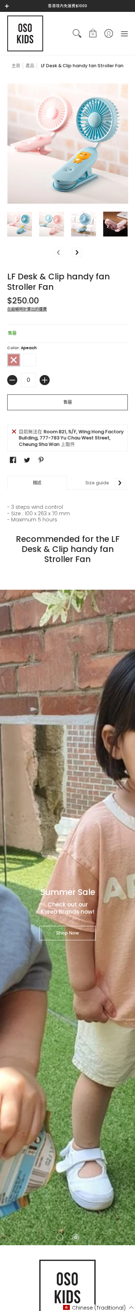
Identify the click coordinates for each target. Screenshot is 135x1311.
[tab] (37, 483)
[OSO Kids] (25, 33)
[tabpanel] (67, 506)
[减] (12, 380)
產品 (30, 66)
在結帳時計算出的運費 (27, 309)
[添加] (45, 380)
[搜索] (77, 33)
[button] (93, 33)
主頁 (16, 66)
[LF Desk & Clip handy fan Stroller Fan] (19, 224)
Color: (22, 348)
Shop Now (67, 933)
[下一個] (76, 252)
